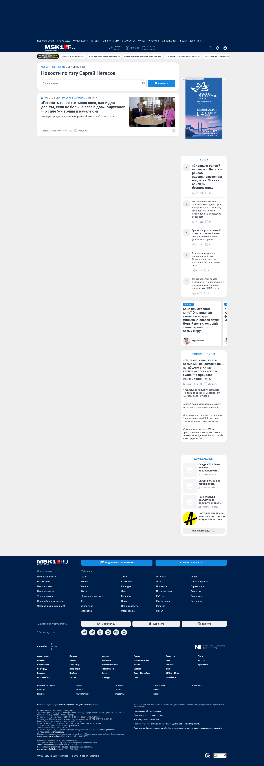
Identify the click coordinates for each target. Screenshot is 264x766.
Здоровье (86, 611)
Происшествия (164, 591)
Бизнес (85, 581)
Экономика (197, 596)
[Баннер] (48, 56)
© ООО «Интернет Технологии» (86, 756)
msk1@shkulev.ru (71, 725)
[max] (108, 632)
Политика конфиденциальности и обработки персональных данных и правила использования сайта (178, 728)
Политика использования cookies (148, 715)
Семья (159, 611)
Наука (124, 601)
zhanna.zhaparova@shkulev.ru (50, 745)
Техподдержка (45, 596)
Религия (160, 606)
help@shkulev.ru (57, 732)
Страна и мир (198, 586)
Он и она (161, 576)
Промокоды (63, 41)
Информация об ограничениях (147, 711)
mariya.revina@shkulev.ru (58, 736)
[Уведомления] (217, 48)
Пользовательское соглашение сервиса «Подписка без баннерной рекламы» (167, 724)
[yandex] (124, 632)
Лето (124, 591)
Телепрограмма (110, 41)
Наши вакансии (45, 591)
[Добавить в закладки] (173, 131)
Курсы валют (168, 41)
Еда (83, 601)
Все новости (59, 67)
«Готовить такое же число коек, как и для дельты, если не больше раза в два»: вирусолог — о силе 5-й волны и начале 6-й (83, 107)
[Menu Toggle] (39, 48)
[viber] (116, 632)
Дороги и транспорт (92, 596)
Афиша (142, 41)
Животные (87, 606)
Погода (95, 41)
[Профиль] (225, 48)
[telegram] (84, 632)
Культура (126, 586)
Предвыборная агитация (50, 601)
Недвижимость (46, 41)
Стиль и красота (199, 581)
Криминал (126, 581)
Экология (196, 591)
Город (84, 591)
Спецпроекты (198, 601)
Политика (161, 586)
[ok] (100, 632)
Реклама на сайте (46, 576)
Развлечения (163, 601)
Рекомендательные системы (146, 720)
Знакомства (129, 41)
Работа (160, 596)
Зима (124, 576)
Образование (128, 611)
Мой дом (126, 596)
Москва (45, 67)
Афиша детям (80, 41)
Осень (159, 581)
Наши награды (45, 586)
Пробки (183, 41)
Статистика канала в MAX (51, 606)
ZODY (192, 41)
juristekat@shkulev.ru (107, 730)
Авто (84, 576)
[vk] (92, 632)
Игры (200, 41)
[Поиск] (210, 48)
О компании (43, 581)
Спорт (194, 576)
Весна (84, 586)
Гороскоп (153, 41)
